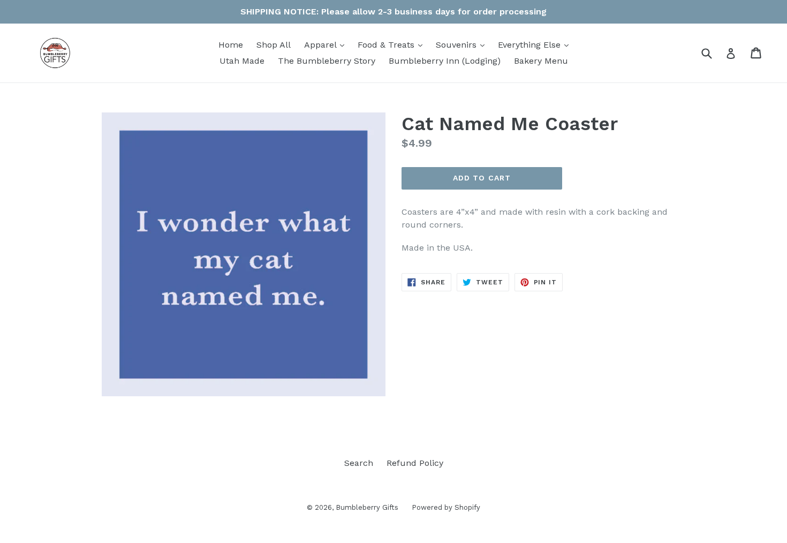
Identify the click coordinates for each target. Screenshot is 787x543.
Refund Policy (415, 463)
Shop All (273, 45)
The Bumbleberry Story (326, 61)
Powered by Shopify (446, 507)
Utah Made (242, 61)
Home (230, 45)
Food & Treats (393, 44)
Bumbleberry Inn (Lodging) (445, 61)
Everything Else (536, 44)
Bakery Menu (541, 61)
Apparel (327, 44)
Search (358, 463)
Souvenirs (463, 44)
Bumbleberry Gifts (367, 507)
